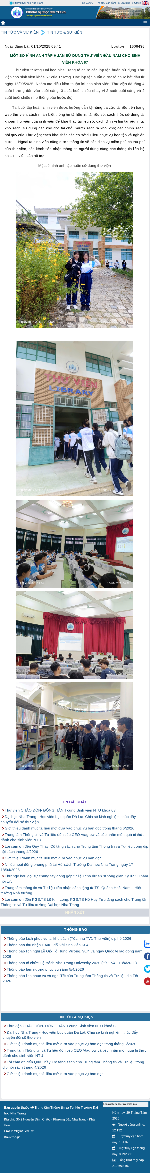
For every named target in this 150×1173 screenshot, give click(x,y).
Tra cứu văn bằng (106, 2)
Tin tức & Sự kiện (64, 32)
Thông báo (75, 929)
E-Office (136, 2)
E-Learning (124, 2)
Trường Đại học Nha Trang (28, 2)
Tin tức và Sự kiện (20, 32)
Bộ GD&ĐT (88, 2)
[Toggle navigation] (145, 22)
